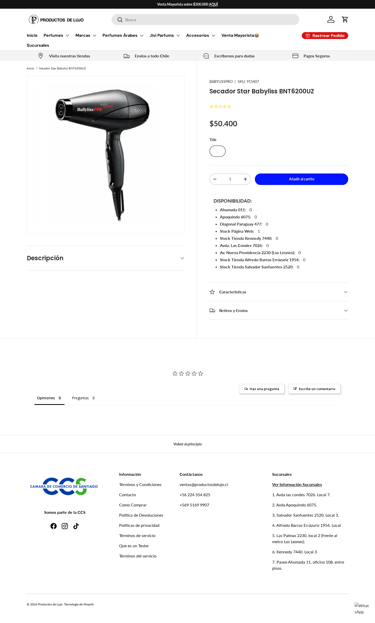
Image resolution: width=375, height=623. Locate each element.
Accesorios (197, 35)
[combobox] (205, 19)
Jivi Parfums (162, 35)
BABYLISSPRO (221, 81)
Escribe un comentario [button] (317, 389)
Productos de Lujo (50, 604)
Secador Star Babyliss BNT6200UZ (62, 68)
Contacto (127, 494)
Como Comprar (133, 504)
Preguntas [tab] (80, 397)
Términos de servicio (137, 535)
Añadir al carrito (301, 179)
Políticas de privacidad (139, 525)
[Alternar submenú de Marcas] (94, 35)
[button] (345, 19)
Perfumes (53, 35)
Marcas (83, 35)
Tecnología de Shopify (79, 604)
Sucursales (38, 45)
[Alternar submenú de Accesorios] (213, 35)
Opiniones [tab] (46, 397)
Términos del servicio (137, 555)
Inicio (32, 35)
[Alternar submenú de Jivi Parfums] (178, 35)
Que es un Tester (134, 545)
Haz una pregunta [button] (264, 389)
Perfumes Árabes (120, 35)
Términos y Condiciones (140, 484)
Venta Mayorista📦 (240, 35)
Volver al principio (187, 444)
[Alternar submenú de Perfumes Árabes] (142, 35)
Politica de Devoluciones (141, 515)
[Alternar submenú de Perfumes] (67, 35)
